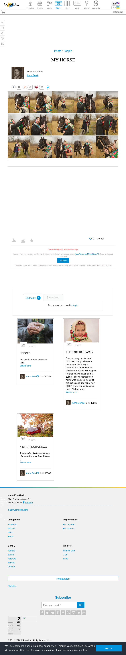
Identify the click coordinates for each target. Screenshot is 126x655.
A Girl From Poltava (33, 447)
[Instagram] (73, 612)
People (68, 51)
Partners (12, 558)
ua (114, 7)
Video (10, 532)
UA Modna (32, 297)
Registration (63, 578)
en (114, 3)
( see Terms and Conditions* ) (87, 254)
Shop (65, 558)
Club (65, 554)
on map (29, 502)
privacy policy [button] (79, 650)
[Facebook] (42, 612)
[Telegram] (78, 612)
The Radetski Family (79, 352)
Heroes (25, 353)
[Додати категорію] (24, 238)
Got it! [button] (108, 648)
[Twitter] (47, 612)
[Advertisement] (63, 33)
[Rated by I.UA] (29, 620)
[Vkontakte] (52, 612)
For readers (69, 528)
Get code (63, 260)
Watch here (25, 365)
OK (80, 605)
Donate (11, 566)
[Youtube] (68, 612)
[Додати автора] (15, 238)
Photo (58, 51)
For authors (68, 524)
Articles (11, 528)
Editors (11, 562)
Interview (12, 524)
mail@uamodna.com (18, 509)
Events (11, 554)
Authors (11, 550)
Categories (118, 11)
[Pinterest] (57, 612)
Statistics (12, 586)
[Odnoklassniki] (63, 612)
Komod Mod (69, 550)
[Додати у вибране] (33, 238)
